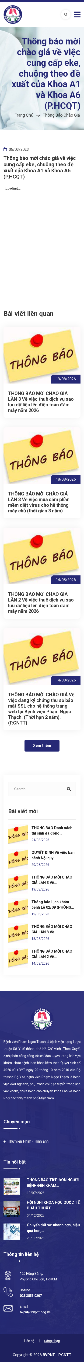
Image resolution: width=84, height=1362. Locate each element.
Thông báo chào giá (61, 115)
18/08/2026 (66, 479)
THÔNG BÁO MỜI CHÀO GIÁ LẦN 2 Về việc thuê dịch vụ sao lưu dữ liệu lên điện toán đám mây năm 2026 (41, 602)
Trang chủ (23, 115)
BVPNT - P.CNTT (56, 1355)
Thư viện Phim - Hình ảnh (28, 1141)
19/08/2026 (66, 379)
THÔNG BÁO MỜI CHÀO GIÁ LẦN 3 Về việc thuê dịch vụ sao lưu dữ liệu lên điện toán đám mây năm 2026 (41, 402)
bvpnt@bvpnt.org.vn (35, 1312)
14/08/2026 (66, 580)
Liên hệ (29, 1341)
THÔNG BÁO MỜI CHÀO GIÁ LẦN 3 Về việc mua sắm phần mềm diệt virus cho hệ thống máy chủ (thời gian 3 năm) (39, 502)
